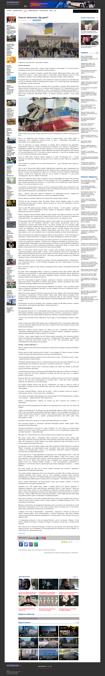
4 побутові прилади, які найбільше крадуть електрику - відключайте (60, 552)
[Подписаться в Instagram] (42, 538)
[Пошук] (96, 11)
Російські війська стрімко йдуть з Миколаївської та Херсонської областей (37, 549)
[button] (77, 99)
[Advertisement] (48, 564)
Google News (32, 538)
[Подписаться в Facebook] (37, 538)
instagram (35, 618)
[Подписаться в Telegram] (40, 538)
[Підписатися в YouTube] (45, 538)
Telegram (31, 618)
